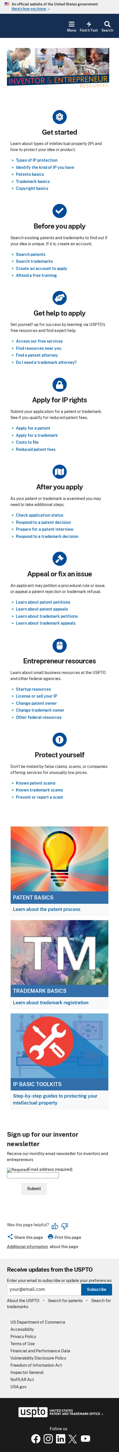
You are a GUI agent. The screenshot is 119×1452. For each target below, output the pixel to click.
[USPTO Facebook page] (34, 1442)
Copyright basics (32, 188)
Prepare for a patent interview (44, 529)
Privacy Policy (23, 1336)
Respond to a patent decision (43, 522)
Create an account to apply (41, 268)
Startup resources (33, 689)
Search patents (30, 254)
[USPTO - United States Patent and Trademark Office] (59, 1416)
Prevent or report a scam (39, 797)
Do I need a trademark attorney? (46, 362)
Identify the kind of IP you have (45, 167)
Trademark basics (33, 181)
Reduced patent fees (35, 449)
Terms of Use (22, 1343)
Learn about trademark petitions (47, 616)
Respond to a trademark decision (47, 536)
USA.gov (18, 1387)
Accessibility (22, 1329)
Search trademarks (34, 261)
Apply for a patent (33, 428)
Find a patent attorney (37, 355)
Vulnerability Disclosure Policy (38, 1358)
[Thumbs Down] (64, 1226)
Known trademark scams (39, 790)
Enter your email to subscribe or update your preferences (59, 1281)
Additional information (27, 1246)
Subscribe (96, 1289)
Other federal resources (39, 717)
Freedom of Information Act (36, 1365)
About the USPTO (23, 1300)
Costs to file (27, 442)
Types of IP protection (36, 160)
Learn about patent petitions (43, 602)
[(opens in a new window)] (47, 1442)
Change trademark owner (40, 710)
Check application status (39, 515)
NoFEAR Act (22, 1379)
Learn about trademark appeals (45, 623)
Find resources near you (38, 348)
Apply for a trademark (37, 435)
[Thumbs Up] (55, 1226)
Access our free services (39, 341)
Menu (71, 30)
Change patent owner (36, 703)
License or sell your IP (36, 696)
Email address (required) (50, 1169)
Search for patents (65, 1300)
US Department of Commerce (37, 1322)
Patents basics (30, 174)
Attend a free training (36, 275)
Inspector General (27, 1372)
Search (107, 30)
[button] (25, 1238)
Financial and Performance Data (40, 1351)
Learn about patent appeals (42, 609)
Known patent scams (35, 783)
